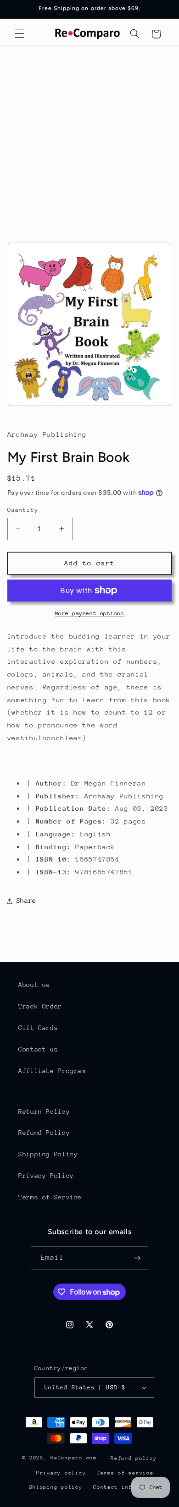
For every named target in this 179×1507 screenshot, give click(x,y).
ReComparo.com (73, 1458)
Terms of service (125, 1473)
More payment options (89, 613)
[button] (19, 33)
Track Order (40, 1006)
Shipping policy (56, 1487)
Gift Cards (38, 1027)
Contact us (38, 1049)
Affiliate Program (52, 1070)
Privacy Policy (46, 1175)
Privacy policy (61, 1473)
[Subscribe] (137, 1258)
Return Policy (44, 1111)
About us (34, 984)
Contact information (127, 1487)
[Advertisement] (89, 139)
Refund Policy (44, 1132)
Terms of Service (50, 1197)
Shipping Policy (48, 1154)
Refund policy (134, 1458)
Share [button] (26, 900)
